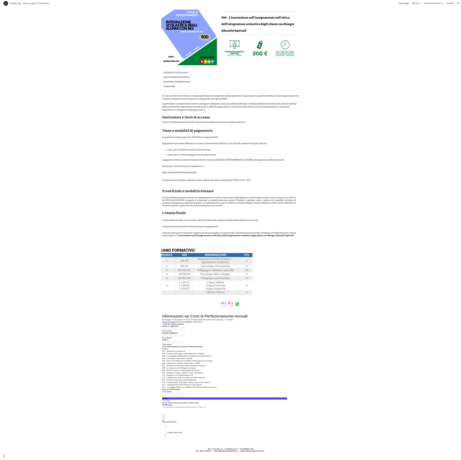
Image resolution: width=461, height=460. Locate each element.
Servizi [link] (415, 3)
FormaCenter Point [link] (432, 3)
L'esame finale (169, 86)
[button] (458, 3)
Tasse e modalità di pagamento (176, 77)
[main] (260, 24)
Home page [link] (404, 3)
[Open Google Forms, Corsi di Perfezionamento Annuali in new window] (283, 316)
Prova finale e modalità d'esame (176, 81)
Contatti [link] (450, 3)
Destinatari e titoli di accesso (175, 72)
